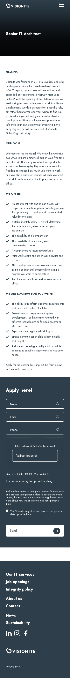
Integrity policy (19, 589)
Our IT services (20, 574)
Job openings (17, 582)
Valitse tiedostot (26, 455)
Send (13, 530)
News (11, 615)
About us (14, 598)
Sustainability (18, 623)
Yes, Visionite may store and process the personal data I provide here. (36, 513)
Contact (13, 606)
